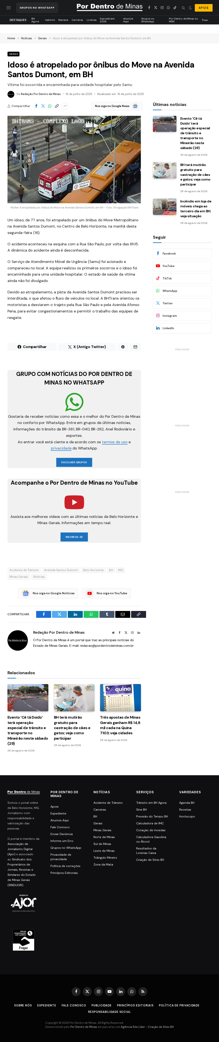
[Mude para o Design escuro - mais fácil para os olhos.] (190, 7)
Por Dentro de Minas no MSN (183, 20)
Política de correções (65, 866)
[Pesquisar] (183, 8)
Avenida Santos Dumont (61, 570)
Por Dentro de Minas (83, 1027)
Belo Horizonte (93, 570)
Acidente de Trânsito (24, 570)
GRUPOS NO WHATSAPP (37, 7)
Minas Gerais (19, 577)
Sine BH (141, 809)
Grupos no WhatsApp (147, 20)
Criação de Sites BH (150, 860)
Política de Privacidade (179, 1005)
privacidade (61, 448)
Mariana (63, 20)
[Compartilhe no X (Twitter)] (43, 106)
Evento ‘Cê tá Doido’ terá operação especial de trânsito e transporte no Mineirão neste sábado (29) (27, 730)
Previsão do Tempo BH (152, 816)
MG (120, 570)
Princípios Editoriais (64, 873)
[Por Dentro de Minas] (109, 8)
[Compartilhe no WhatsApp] (50, 106)
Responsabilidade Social (109, 1012)
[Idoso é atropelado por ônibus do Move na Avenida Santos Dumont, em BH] (74, 159)
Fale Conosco (60, 827)
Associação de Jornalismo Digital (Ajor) (20, 849)
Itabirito (50, 20)
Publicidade (102, 1005)
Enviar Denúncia (61, 834)
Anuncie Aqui (128, 20)
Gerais (13, 54)
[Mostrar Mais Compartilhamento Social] (65, 106)
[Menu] (8, 8)
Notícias (39, 577)
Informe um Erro (61, 841)
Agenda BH (186, 803)
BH (111, 570)
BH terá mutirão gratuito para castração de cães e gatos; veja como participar (72, 728)
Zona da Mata (103, 864)
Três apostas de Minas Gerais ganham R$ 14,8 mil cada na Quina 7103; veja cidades (120, 725)
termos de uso (114, 442)
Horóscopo (187, 816)
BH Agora (35, 20)
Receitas (185, 809)
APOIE (204, 8)
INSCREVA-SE (74, 537)
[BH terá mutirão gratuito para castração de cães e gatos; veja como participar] (74, 697)
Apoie (54, 806)
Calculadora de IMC (150, 823)
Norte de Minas (104, 837)
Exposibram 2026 (107, 20)
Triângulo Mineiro (105, 858)
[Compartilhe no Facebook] (36, 106)
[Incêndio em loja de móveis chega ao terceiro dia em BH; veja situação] (164, 207)
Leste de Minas (104, 851)
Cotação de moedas (151, 830)
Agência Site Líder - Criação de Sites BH (147, 1027)
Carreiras (77, 20)
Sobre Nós (23, 1005)
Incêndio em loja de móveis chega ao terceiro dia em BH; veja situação (196, 208)
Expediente (58, 813)
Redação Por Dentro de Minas (41, 94)
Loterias (92, 20)
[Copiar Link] (56, 106)
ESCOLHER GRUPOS (74, 462)
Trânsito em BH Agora (151, 803)
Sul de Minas (102, 844)
